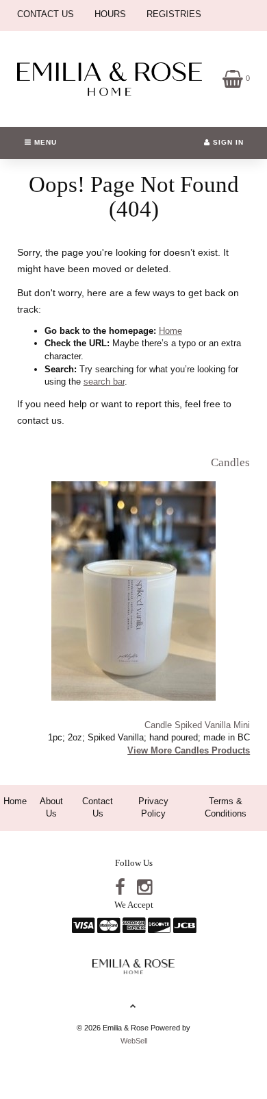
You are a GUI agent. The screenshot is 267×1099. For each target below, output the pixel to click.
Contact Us (97, 807)
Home (170, 331)
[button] (236, 78)
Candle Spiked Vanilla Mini (197, 725)
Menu (44, 142)
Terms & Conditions (225, 807)
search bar (104, 381)
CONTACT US (45, 14)
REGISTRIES (174, 14)
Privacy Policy (153, 807)
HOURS (110, 14)
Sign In (227, 142)
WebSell (133, 1041)
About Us (51, 807)
